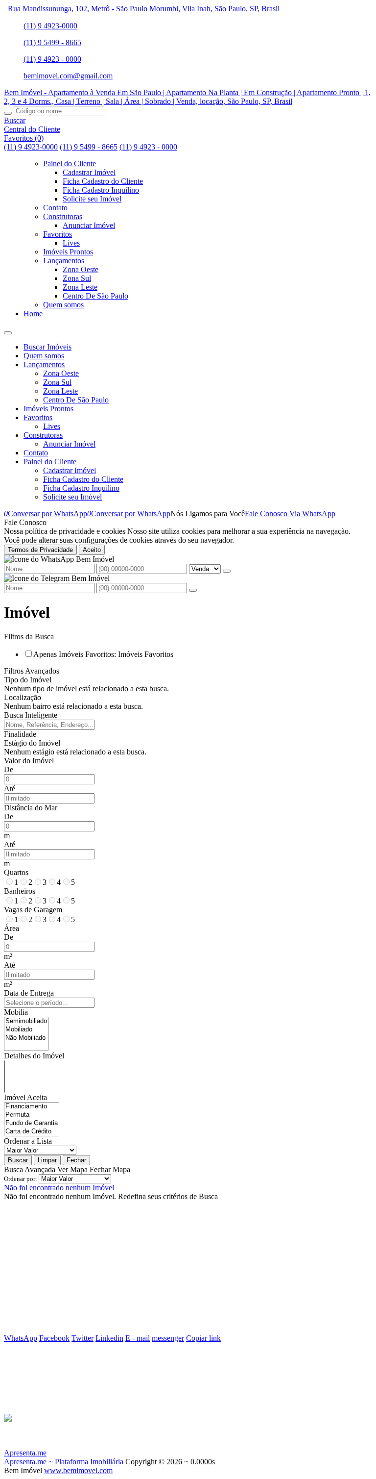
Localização (22, 697)
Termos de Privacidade (40, 549)
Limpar (47, 1160)
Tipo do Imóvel (27, 680)
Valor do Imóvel (29, 760)
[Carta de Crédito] (31, 1132)
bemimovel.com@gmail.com (68, 76)
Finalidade (20, 734)
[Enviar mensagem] (227, 571)
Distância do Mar (30, 807)
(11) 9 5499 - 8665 (52, 42)
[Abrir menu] (8, 330)
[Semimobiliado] (26, 1021)
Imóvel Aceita (25, 1097)
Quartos (16, 872)
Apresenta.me (25, 1453)
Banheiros (19, 891)
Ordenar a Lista (28, 1141)
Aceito (92, 549)
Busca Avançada (29, 1169)
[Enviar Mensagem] (193, 590)
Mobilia (16, 1012)
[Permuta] (31, 1115)
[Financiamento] (31, 1107)
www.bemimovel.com (78, 1470)
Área (11, 928)
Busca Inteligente (30, 715)
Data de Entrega (29, 993)
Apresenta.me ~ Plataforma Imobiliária (63, 1461)
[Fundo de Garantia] (31, 1123)
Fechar (76, 1160)
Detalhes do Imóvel (34, 1056)
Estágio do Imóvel (32, 743)
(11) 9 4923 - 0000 (52, 59)
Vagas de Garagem (33, 909)
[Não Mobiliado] (26, 1038)
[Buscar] (8, 113)
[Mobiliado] (26, 1030)
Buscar (18, 1160)
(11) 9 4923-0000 (50, 26)
